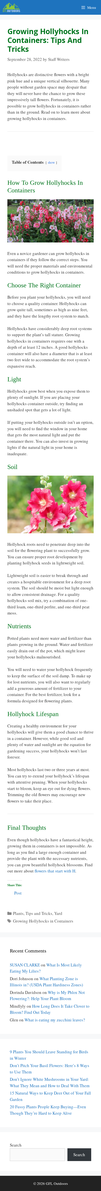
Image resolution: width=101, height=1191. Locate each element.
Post (18, 892)
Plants (18, 913)
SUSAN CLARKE (25, 965)
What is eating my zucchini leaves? (55, 1020)
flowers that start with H (54, 871)
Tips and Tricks (38, 913)
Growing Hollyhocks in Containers (43, 921)
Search (16, 1145)
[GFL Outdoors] (12, 7)
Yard (58, 913)
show (51, 162)
